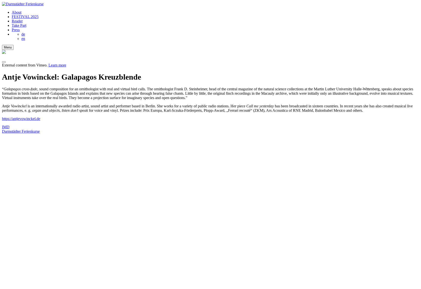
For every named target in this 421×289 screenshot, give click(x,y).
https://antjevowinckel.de (21, 119)
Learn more (57, 65)
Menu (8, 47)
